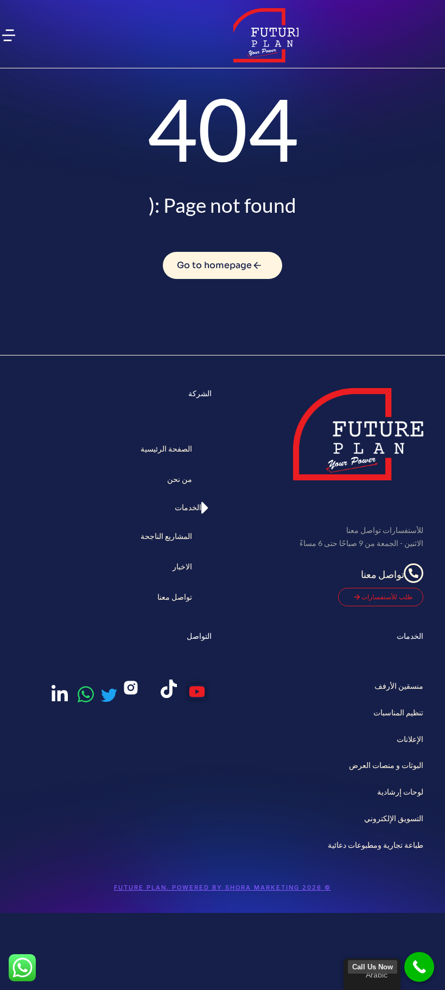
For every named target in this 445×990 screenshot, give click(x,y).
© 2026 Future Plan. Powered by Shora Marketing (222, 887)
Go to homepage (214, 265)
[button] (8, 35)
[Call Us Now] (419, 967)
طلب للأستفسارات (387, 597)
